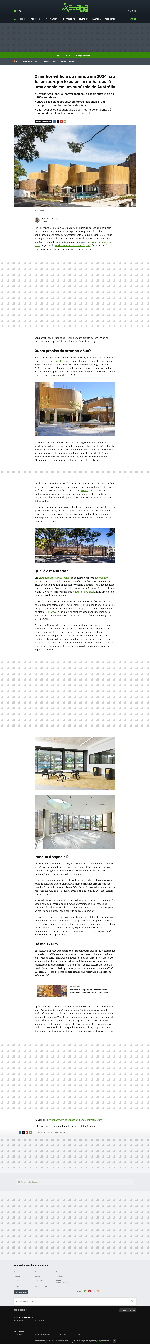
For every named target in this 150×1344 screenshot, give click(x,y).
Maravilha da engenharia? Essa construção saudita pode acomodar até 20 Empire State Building (89, 992)
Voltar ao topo (126, 1310)
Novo (130, 11)
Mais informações (102, 1342)
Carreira (96, 19)
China (35, 61)
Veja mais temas (21, 1292)
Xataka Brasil (75, 8)
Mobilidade (110, 19)
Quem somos (18, 1334)
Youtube (89, 1291)
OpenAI (46, 61)
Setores (38, 1276)
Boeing (71, 61)
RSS (98, 1291)
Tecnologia (36, 19)
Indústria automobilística (62, 1281)
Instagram (131, 19)
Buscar (132, 1301)
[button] (49, 218)
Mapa (54, 61)
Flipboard (61, 121)
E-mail (65, 121)
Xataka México (40, 1320)
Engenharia (60, 1272)
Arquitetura (60, 1132)
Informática (51, 19)
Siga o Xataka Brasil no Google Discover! (73, 55)
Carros (16, 1286)
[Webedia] (20, 1309)
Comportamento (41, 1286)
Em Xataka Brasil (75, 987)
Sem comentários (44, 121)
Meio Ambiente (68, 19)
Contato (80, 1334)
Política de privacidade (43, 1334)
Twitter (58, 121)
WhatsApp (135, 19)
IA (40, 61)
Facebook (54, 121)
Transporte (39, 1280)
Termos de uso (61, 1334)
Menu (19, 11)
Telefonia (83, 19)
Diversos (49, 1132)
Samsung (63, 61)
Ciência (23, 19)
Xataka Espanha (19, 1320)
